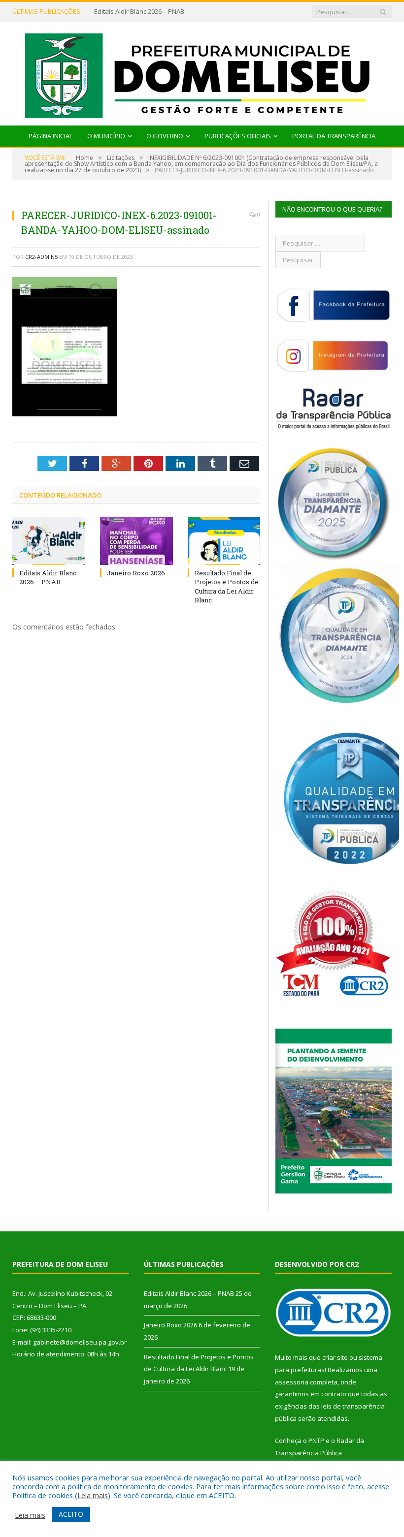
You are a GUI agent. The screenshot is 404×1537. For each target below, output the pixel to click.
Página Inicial (50, 135)
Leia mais (92, 1495)
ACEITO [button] (71, 1514)
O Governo (164, 135)
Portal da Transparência (333, 135)
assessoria (291, 1382)
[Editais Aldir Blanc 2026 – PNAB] (48, 541)
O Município (106, 135)
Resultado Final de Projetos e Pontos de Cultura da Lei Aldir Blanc (227, 586)
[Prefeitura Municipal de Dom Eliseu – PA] (202, 71)
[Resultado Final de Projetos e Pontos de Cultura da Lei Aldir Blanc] (224, 541)
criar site (335, 1357)
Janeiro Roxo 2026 (136, 572)
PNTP (316, 1440)
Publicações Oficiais (237, 135)
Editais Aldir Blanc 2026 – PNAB (139, 11)
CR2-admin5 (41, 256)
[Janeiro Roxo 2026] (136, 541)
